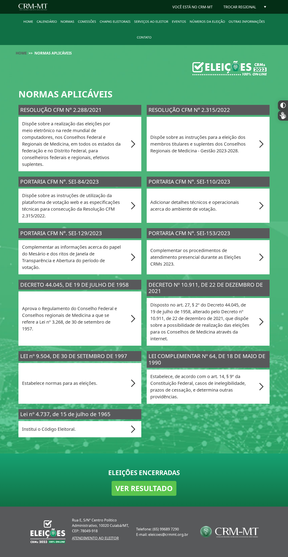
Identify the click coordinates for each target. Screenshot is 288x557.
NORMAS (67, 21)
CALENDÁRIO (47, 21)
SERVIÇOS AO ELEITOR (151, 21)
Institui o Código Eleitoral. (49, 429)
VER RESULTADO (144, 488)
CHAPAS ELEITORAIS (115, 21)
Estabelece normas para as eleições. (59, 383)
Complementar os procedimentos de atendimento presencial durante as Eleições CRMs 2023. (195, 257)
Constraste (283, 105)
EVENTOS (179, 21)
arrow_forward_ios (133, 144)
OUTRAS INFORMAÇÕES (247, 21)
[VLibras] (283, 115)
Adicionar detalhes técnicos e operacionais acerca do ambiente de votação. (194, 205)
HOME (28, 21)
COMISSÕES (87, 21)
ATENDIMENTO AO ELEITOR (95, 538)
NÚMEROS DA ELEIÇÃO (207, 21)
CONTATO (144, 37)
